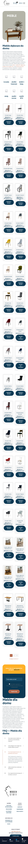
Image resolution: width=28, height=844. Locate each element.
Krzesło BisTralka (8, 168)
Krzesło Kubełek (20, 276)
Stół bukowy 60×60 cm (8, 634)
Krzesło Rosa (8, 467)
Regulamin (9, 809)
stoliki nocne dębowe (8, 66)
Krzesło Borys (20, 168)
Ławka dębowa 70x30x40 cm (20, 549)
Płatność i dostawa (9, 812)
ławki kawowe (20, 66)
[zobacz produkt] (11, 106)
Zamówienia (20, 809)
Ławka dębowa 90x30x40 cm (20, 576)
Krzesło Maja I (8, 329)
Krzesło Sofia (8, 494)
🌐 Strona (17, 840)
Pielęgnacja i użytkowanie (8, 821)
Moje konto (20, 811)
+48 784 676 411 (15, 831)
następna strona (13, 659)
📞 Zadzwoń (4, 840)
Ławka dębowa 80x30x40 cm (8, 577)
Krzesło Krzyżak (8, 276)
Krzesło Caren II (20, 195)
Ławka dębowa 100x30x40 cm (8, 547)
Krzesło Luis (8, 303)
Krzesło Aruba (8, 142)
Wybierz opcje (8, 122)
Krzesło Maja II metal (19, 358)
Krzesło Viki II (8, 521)
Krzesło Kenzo (19, 250)
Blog (8, 824)
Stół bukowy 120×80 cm (8, 606)
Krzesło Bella (20, 142)
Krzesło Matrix (19, 386)
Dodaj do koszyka (20, 338)
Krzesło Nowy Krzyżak (20, 413)
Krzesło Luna (20, 303)
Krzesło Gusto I (20, 223)
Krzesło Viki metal (20, 521)
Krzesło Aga (8, 115)
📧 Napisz (11, 840)
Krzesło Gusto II (8, 250)
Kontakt (20, 807)
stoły (14, 65)
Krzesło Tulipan (20, 494)
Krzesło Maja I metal (19, 330)
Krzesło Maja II (8, 358)
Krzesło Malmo (8, 386)
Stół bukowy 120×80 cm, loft (20, 606)
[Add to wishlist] (11, 108)
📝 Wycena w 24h (24, 840)
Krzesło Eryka (8, 223)
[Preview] (11, 111)
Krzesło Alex (20, 115)
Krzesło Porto (20, 441)
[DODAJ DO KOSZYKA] (22, 320)
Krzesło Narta (8, 412)
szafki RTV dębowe (20, 65)
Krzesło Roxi (20, 467)
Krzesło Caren (8, 195)
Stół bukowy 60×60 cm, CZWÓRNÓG (20, 635)
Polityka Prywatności (8, 806)
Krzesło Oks (8, 441)
